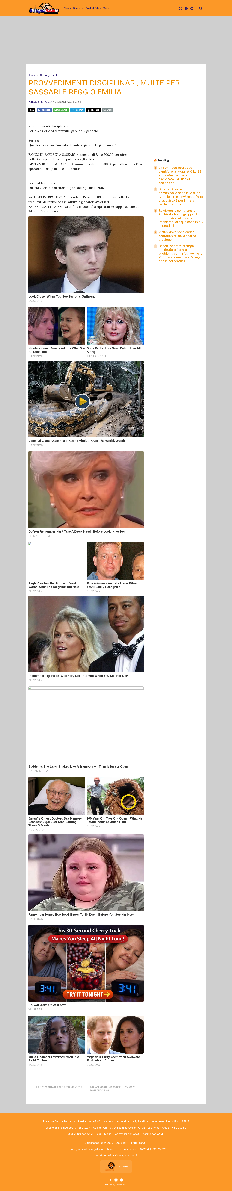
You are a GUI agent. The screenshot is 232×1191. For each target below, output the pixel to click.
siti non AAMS (180, 1121)
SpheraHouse (122, 1184)
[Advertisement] (116, 40)
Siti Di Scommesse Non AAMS (127, 1127)
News (67, 8)
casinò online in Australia (61, 1127)
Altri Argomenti (48, 75)
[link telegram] (192, 8)
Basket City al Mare (97, 8)
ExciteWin (85, 1127)
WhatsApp (62, 110)
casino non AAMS (158, 1127)
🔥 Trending (161, 160)
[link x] (180, 8)
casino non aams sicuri (117, 1121)
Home (32, 75)
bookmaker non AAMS (86, 1121)
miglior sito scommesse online (151, 1121)
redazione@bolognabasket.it (120, 1155)
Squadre (78, 8)
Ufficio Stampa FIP (40, 101)
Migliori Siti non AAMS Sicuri (85, 1133)
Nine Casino (179, 1127)
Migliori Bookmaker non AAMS (122, 1133)
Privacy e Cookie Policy (57, 1121)
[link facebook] (186, 8)
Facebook (45, 110)
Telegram (79, 110)
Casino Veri (100, 1127)
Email (109, 110)
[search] (201, 8)
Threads (95, 110)
